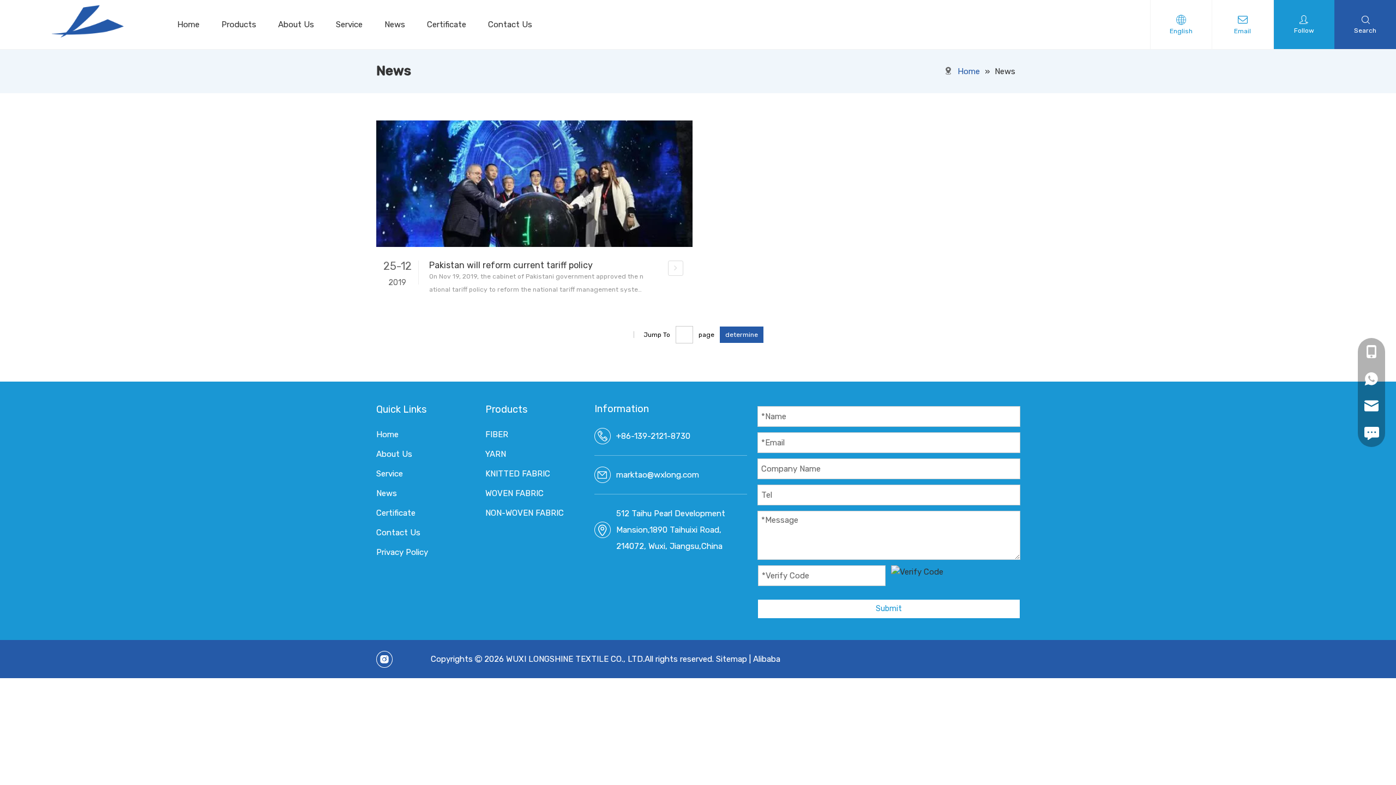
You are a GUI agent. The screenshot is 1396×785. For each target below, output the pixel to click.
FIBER (496, 434)
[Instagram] (384, 659)
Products (238, 24)
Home (188, 24)
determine (741, 335)
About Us (296, 24)
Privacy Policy (402, 552)
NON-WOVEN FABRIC (524, 513)
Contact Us (510, 24)
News (394, 24)
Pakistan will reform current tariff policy (511, 265)
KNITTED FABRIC (517, 474)
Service (349, 24)
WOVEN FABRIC (514, 493)
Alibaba (766, 659)
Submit (889, 608)
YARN (495, 454)
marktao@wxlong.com (657, 475)
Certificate (446, 24)
